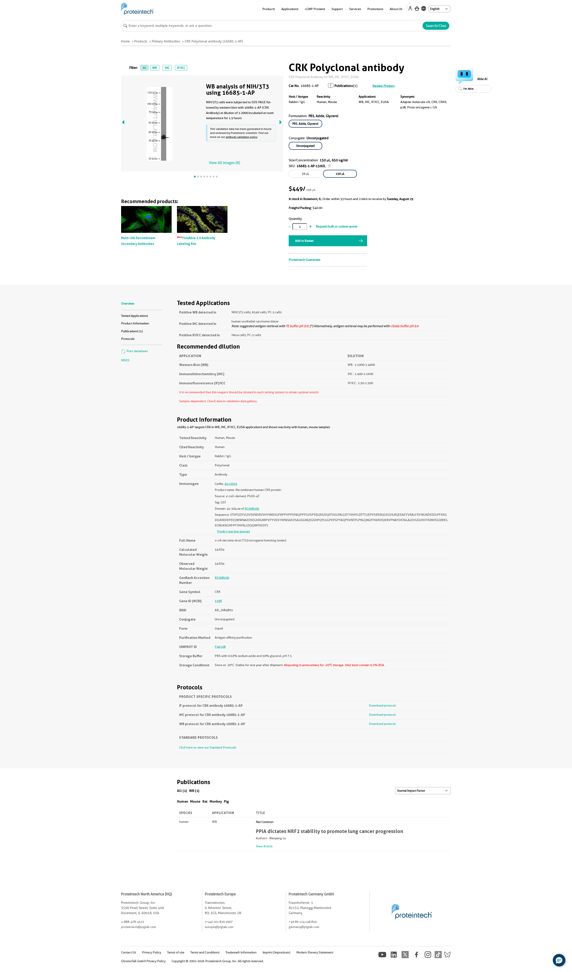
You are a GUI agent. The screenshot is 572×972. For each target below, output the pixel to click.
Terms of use (175, 952)
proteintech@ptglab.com (138, 927)
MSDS (125, 360)
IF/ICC (181, 67)
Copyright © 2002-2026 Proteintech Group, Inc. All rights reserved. (218, 961)
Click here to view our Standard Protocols (207, 747)
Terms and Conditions (204, 952)
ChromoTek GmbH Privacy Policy (143, 961)
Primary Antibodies (166, 41)
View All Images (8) (224, 163)
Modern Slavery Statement (314, 952)
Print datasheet (137, 351)
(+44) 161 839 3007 (219, 922)
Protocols (128, 339)
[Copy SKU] (329, 166)
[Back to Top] (545, 961)
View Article (264, 846)
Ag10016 (231, 484)
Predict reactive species (233, 531)
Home (125, 41)
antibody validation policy (241, 137)
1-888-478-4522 (132, 922)
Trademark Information (241, 952)
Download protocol (382, 705)
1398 (218, 601)
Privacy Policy (151, 952)
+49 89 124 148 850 (303, 922)
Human (182, 801)
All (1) (182, 791)
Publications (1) (132, 331)
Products (140, 41)
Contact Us (128, 952)
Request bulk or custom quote (336, 226)
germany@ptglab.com (304, 927)
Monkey (216, 801)
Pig (226, 801)
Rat (205, 801)
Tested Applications (134, 316)
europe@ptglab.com (219, 927)
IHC (167, 67)
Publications (343, 86)
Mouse (195, 801)
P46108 (220, 646)
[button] (559, 960)
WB (154, 67)
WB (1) (194, 791)
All (144, 67)
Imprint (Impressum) (276, 952)
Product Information (135, 323)
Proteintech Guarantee (304, 259)
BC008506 (252, 508)
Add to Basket (304, 240)
